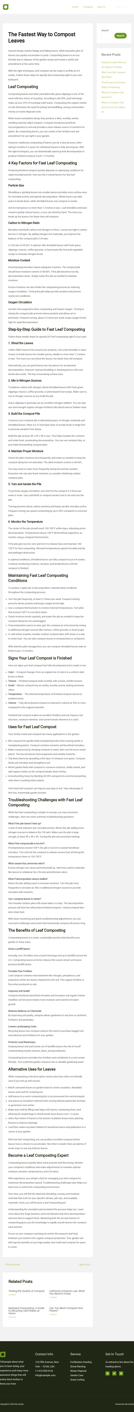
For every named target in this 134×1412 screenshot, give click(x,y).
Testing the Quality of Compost (27, 1291)
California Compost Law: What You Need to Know (67, 1292)
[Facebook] (107, 1373)
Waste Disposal (78, 1370)
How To (101, 7)
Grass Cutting (77, 1379)
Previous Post (11, 1264)
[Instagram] (121, 1373)
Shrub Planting (77, 1366)
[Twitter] (114, 1373)
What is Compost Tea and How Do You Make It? (113, 107)
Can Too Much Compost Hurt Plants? (66, 1309)
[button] (120, 7)
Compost (88, 7)
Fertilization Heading (81, 1362)
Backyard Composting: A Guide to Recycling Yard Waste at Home (26, 1310)
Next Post (86, 1264)
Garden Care (76, 1375)
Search (105, 30)
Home (75, 7)
